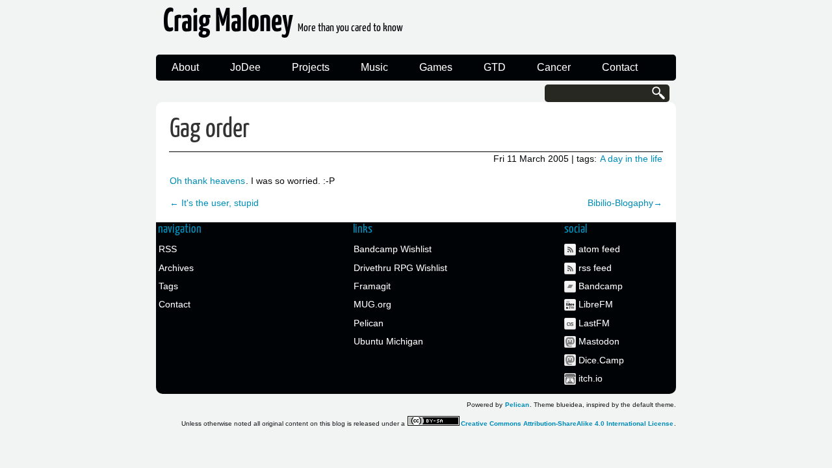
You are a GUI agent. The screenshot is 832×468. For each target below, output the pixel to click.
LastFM (594, 323)
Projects (311, 67)
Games (435, 67)
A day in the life (631, 158)
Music (374, 67)
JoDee (245, 67)
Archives (176, 268)
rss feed (595, 268)
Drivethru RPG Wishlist (400, 268)
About (185, 67)
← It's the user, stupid (214, 203)
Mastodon (598, 341)
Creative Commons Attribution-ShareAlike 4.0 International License (567, 423)
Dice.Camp (601, 360)
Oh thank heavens (207, 181)
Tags (168, 286)
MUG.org (372, 304)
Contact (620, 67)
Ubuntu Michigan (388, 341)
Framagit (372, 286)
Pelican (369, 323)
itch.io (590, 378)
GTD (495, 67)
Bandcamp (600, 286)
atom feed (599, 249)
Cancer (554, 67)
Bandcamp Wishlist (393, 249)
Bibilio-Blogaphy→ (625, 203)
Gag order (210, 129)
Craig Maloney (283, 26)
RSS (168, 249)
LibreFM (595, 304)
